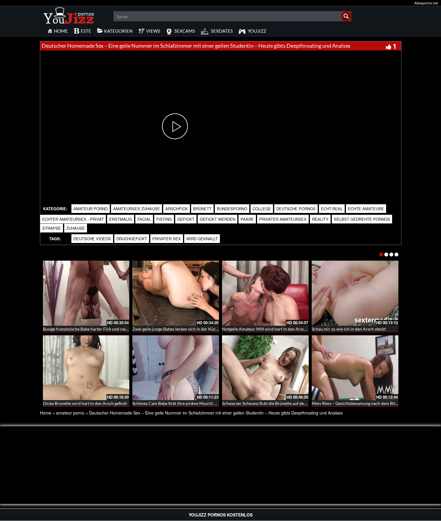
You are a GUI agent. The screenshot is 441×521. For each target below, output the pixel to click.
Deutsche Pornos (296, 208)
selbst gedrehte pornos (362, 219)
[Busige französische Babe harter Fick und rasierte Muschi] (86, 293)
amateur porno (91, 208)
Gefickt (185, 219)
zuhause (75, 228)
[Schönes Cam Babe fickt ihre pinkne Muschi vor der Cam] (175, 367)
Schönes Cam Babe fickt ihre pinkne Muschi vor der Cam (184, 403)
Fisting (164, 219)
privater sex (166, 238)
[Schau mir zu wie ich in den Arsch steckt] (355, 293)
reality (320, 219)
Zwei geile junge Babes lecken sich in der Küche (176, 328)
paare (247, 219)
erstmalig (120, 219)
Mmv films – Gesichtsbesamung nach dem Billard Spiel (362, 403)
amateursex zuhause (136, 208)
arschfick (176, 208)
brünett (202, 208)
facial (144, 219)
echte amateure (366, 208)
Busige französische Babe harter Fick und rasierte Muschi (96, 328)
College (262, 208)
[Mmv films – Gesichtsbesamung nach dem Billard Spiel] (355, 367)
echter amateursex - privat (73, 219)
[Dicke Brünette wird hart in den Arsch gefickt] (86, 367)
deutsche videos (92, 238)
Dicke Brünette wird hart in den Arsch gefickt (85, 403)
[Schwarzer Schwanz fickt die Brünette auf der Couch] (265, 367)
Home (45, 413)
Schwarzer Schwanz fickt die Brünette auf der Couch (270, 403)
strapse (51, 228)
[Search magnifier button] (346, 16)
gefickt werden (217, 219)
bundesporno (232, 208)
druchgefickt (131, 238)
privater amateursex (283, 219)
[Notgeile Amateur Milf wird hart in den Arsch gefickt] (265, 293)
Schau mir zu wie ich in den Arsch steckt (349, 328)
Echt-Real (332, 208)
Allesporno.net (426, 3)
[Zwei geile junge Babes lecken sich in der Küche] (175, 293)
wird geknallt (202, 238)
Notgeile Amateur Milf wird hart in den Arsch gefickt (271, 328)
